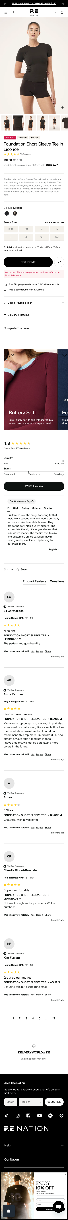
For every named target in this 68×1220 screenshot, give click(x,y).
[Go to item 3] (30, 122)
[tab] (34, 582)
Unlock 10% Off (50, 1209)
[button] (34, 154)
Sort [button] (7, 569)
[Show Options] (40, 1102)
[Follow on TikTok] (6, 1115)
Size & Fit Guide (54, 222)
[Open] (9, 1211)
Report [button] (39, 651)
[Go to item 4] (42, 122)
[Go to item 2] (18, 122)
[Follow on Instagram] (17, 1115)
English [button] (53, 549)
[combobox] (28, 1102)
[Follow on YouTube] (39, 1115)
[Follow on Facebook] (28, 1115)
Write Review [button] (34, 486)
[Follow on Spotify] (50, 1115)
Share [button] (48, 651)
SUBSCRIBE (54, 1101)
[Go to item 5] (54, 122)
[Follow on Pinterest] (61, 1115)
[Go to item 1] (6, 122)
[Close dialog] (65, 1175)
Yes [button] (32, 651)
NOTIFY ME (28, 262)
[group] (34, 443)
